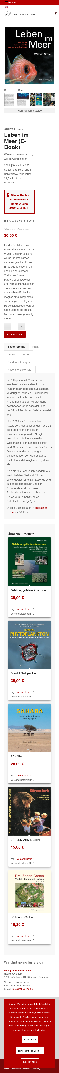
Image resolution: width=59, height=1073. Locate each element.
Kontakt (7, 1068)
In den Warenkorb (15, 334)
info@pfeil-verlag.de (22, 988)
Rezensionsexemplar (20, 369)
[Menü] (44, 14)
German (12, 2)
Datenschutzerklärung (31, 1068)
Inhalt (35, 347)
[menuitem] (45, 14)
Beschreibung (16, 346)
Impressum (16, 1068)
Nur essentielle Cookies (30, 1050)
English (11, 6)
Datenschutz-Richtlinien (34, 1029)
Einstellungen (30, 1061)
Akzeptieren (30, 1039)
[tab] (16, 346)
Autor (26, 354)
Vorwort (12, 354)
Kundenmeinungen (19, 362)
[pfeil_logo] (19, 13)
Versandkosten (24, 609)
